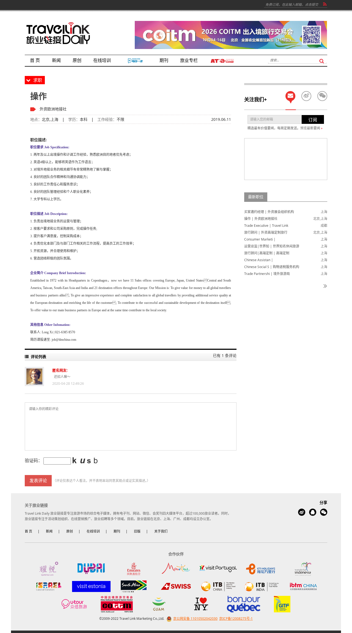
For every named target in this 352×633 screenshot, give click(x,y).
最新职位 (255, 196)
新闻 (49, 531)
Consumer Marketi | (260, 239)
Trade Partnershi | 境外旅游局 (267, 273)
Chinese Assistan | (258, 260)
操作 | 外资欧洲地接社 (260, 218)
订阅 (312, 120)
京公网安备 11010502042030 (195, 618)
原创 (69, 531)
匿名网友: (60, 370)
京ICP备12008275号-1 (236, 618)
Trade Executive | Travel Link (266, 225)
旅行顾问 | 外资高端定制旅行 (265, 232)
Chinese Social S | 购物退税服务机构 (271, 266)
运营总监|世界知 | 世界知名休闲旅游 (271, 246)
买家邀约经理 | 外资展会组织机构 (269, 211)
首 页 (28, 531)
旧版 (137, 531)
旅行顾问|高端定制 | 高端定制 (266, 253)
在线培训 (93, 531)
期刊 (117, 531)
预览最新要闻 (311, 128)
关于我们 (160, 531)
